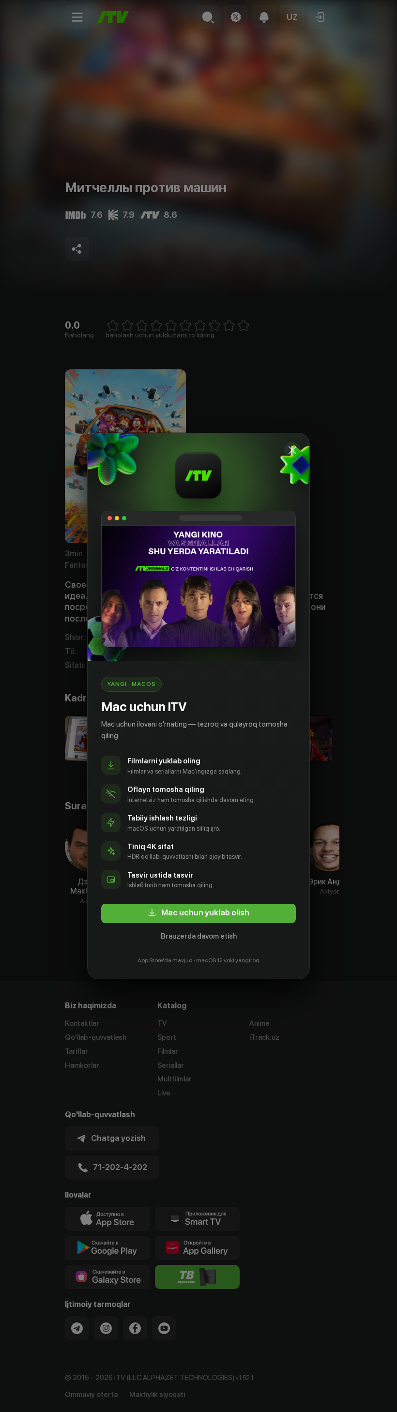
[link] (198, 913)
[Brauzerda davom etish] (292, 450)
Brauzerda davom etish (199, 936)
